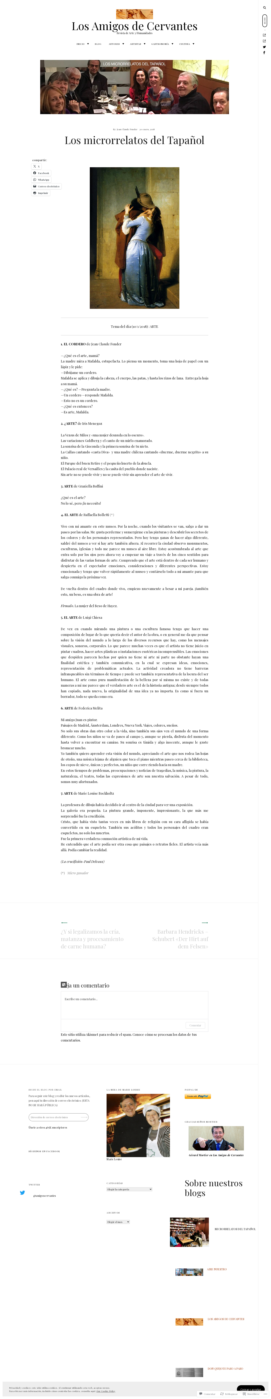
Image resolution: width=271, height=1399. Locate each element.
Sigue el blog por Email (45, 1089)
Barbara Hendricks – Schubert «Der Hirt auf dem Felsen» (180, 939)
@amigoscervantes (44, 1195)
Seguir (84, 1116)
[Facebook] (264, 53)
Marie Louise (114, 1159)
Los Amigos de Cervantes (135, 25)
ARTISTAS (135, 44)
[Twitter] (264, 47)
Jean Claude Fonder (127, 129)
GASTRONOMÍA (160, 44)
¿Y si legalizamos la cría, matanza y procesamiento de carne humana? (92, 939)
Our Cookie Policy (105, 1391)
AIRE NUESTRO (217, 1269)
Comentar (195, 1025)
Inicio (81, 44)
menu (264, 7)
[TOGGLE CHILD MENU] (88, 44)
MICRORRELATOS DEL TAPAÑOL (235, 1229)
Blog (98, 44)
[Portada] (264, 35)
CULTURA (184, 44)
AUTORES (114, 44)
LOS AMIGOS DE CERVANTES (226, 1319)
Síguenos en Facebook (44, 1151)
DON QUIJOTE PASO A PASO (225, 1368)
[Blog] (264, 41)
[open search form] (265, 8)
